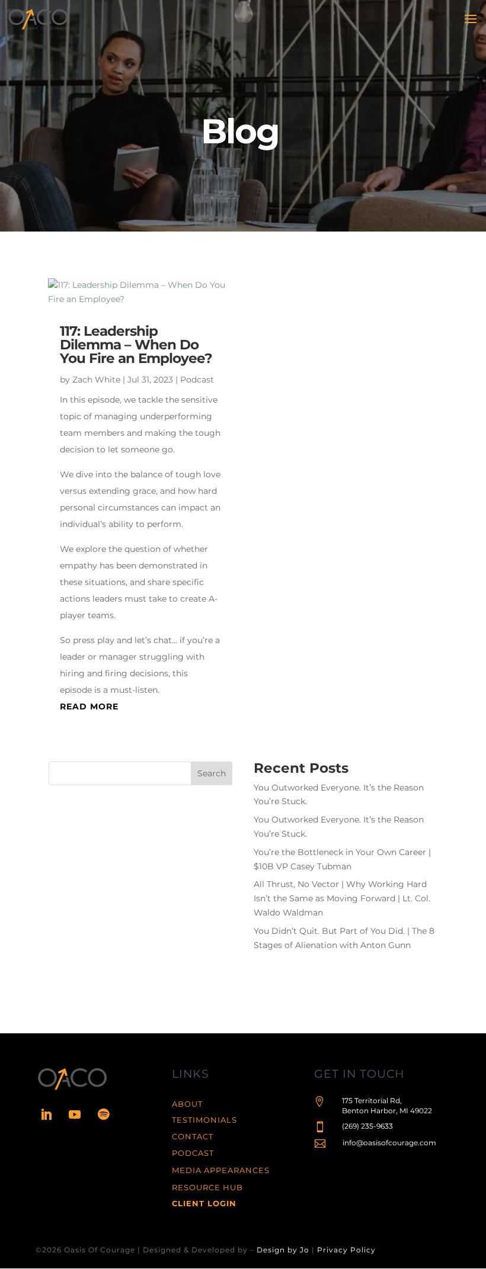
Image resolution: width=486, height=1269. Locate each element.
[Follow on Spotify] (103, 1114)
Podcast (197, 379)
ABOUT (187, 1104)
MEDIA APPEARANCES (221, 1170)
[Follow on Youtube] (75, 1114)
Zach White (96, 379)
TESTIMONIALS (204, 1120)
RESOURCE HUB (207, 1187)
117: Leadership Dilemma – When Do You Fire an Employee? (136, 345)
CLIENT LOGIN (204, 1203)
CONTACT (192, 1136)
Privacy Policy (346, 1249)
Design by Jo (283, 1249)
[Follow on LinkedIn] (46, 1114)
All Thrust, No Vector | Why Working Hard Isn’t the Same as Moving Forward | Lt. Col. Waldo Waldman (342, 898)
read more (89, 706)
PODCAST (193, 1153)
